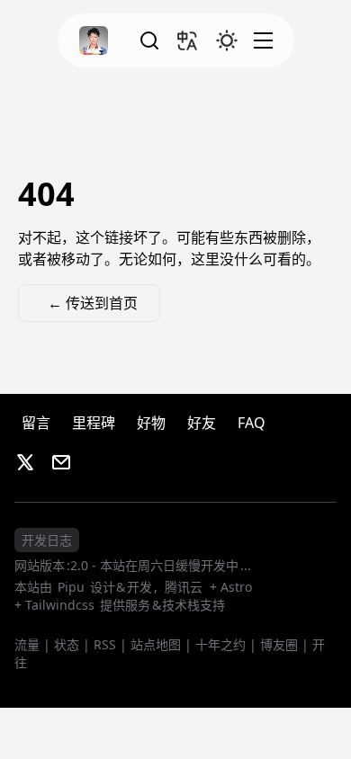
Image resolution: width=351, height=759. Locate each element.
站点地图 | (161, 644)
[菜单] (262, 40)
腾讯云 (183, 586)
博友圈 (279, 644)
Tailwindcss (59, 604)
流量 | (32, 644)
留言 (36, 423)
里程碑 (93, 423)
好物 (151, 423)
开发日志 (47, 540)
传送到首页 (93, 303)
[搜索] (148, 40)
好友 (201, 423)
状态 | (72, 644)
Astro (236, 586)
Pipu (72, 586)
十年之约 (220, 644)
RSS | (110, 644)
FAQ (252, 423)
